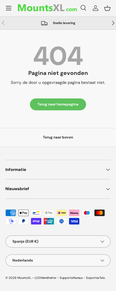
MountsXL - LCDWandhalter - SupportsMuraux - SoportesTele (61, 278)
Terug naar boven (58, 137)
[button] (107, 8)
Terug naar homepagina (58, 104)
